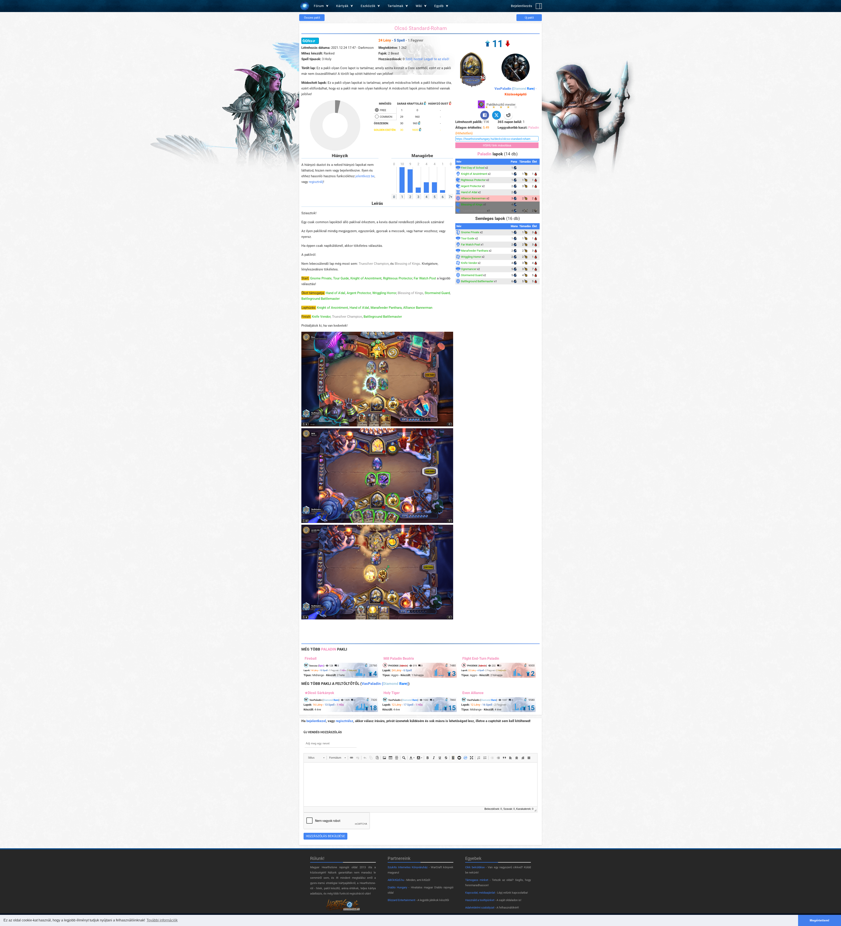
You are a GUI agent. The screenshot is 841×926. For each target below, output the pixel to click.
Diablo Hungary (397, 887)
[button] (316, 758)
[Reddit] (508, 115)
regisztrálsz (344, 721)
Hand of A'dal (335, 293)
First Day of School (472, 167)
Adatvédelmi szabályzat (479, 907)
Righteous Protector (397, 278)
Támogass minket (476, 880)
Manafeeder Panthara (386, 308)
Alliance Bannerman (417, 308)
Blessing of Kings (407, 264)
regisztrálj (316, 182)
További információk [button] (162, 920)
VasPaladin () (515, 89)
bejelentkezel (316, 721)
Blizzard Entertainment (401, 900)
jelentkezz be (365, 176)
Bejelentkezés (521, 6)
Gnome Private (321, 278)
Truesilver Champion (374, 264)
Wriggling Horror (384, 293)
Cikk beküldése (475, 867)
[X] (496, 115)
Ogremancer (468, 269)
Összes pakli (312, 17)
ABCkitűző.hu (396, 880)
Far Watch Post (425, 278)
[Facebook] (484, 115)
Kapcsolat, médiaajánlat (480, 892)
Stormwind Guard (437, 293)
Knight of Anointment (366, 278)
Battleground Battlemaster (320, 299)
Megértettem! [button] (819, 920)
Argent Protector (359, 293)
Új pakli (529, 17)
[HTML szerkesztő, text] (420, 784)
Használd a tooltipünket (479, 900)
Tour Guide (341, 278)
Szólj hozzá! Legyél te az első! (427, 59)
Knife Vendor (321, 317)
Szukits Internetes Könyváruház (408, 867)
